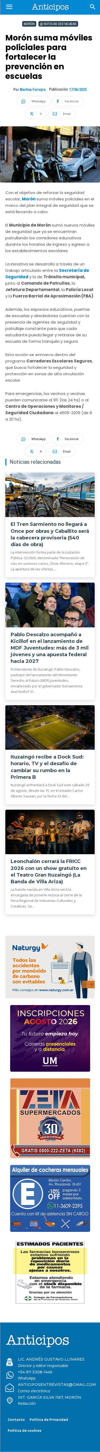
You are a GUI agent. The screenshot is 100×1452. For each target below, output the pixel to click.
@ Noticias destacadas (58, 24)
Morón (29, 24)
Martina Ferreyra (33, 89)
